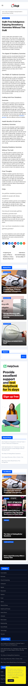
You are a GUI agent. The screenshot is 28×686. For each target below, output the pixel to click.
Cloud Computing (5, 580)
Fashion (3, 594)
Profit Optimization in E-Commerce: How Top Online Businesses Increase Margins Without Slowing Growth (13, 448)
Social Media (4, 627)
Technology (4, 630)
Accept (11, 680)
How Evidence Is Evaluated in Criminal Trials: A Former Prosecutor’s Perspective (13, 289)
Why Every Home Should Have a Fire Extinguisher (13, 662)
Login (2, 671)
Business (6, 498)
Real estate (3, 619)
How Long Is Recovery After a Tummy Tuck (12, 457)
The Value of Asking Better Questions (11, 453)
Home (3, 11)
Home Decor (4, 612)
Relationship (4, 623)
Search (5, 352)
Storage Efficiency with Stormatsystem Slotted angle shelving (13, 315)
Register (3, 675)
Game (2, 601)
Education (3, 591)
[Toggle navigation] (2, 5)
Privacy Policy (4, 682)
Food (2, 598)
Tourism (3, 634)
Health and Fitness (8, 542)
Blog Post (3, 679)
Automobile (4, 573)
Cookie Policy (15, 677)
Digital (2, 587)
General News (6, 18)
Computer (3, 583)
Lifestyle (3, 616)
